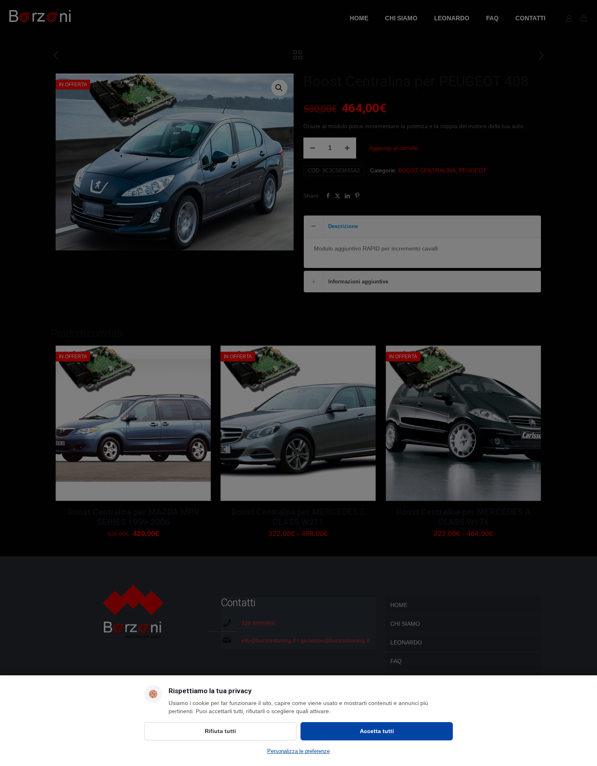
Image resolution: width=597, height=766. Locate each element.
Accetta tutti (377, 731)
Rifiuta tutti (220, 731)
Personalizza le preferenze (298, 751)
